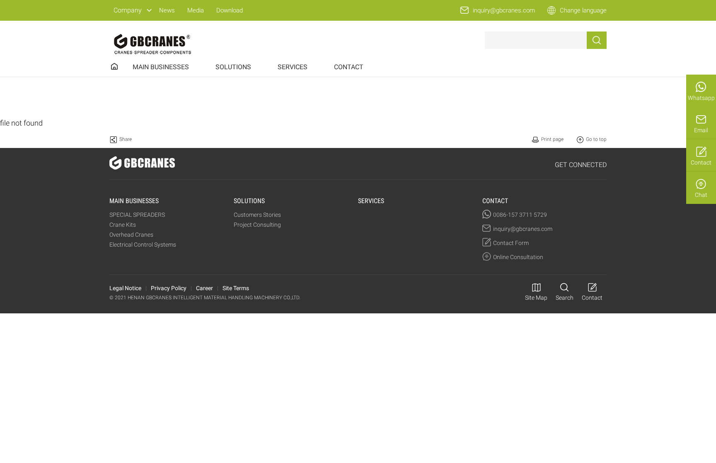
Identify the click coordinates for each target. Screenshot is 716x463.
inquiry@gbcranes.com (504, 10)
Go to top (596, 139)
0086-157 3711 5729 (520, 214)
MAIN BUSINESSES (161, 67)
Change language (583, 10)
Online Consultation (518, 257)
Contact (701, 162)
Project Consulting (257, 224)
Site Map (536, 297)
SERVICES (292, 67)
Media (195, 10)
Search (564, 297)
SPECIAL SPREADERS (137, 214)
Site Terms (236, 288)
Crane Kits (122, 224)
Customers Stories (257, 214)
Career (204, 288)
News (167, 10)
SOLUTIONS (233, 67)
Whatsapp (701, 98)
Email (701, 130)
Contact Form (511, 243)
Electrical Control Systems (142, 244)
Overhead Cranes (131, 234)
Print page (552, 139)
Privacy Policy (168, 288)
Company (128, 10)
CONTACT (348, 67)
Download (229, 10)
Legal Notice (125, 288)
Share (125, 139)
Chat (701, 195)
